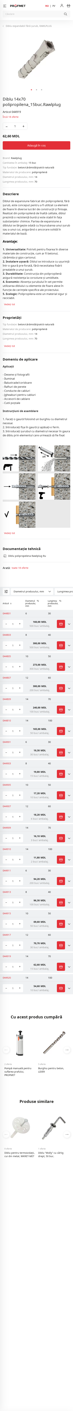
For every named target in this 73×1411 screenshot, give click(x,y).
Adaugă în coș (36, 145)
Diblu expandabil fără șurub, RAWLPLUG (29, 26)
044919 (7, 956)
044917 (7, 934)
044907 (7, 806)
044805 (7, 656)
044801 (7, 613)
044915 (7, 913)
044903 (7, 763)
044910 (7, 849)
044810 (7, 720)
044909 (7, 827)
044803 (7, 634)
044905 (7, 784)
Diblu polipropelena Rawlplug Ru (27, 555)
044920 (7, 977)
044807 (7, 677)
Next (66, 1050)
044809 (7, 699)
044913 (7, 892)
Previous (6, 1050)
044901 (7, 742)
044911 (7, 870)
